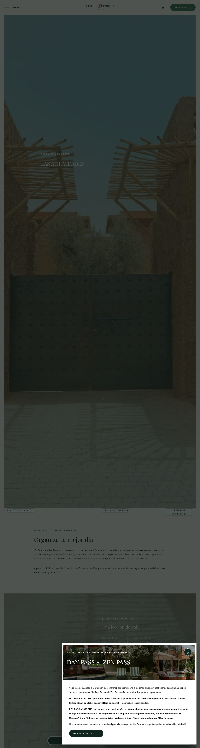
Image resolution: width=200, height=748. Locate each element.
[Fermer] (187, 652)
